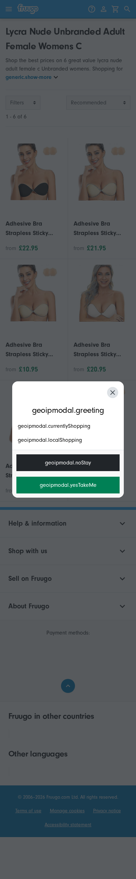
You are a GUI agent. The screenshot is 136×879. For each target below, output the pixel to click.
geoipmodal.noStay (68, 463)
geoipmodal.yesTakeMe (68, 485)
